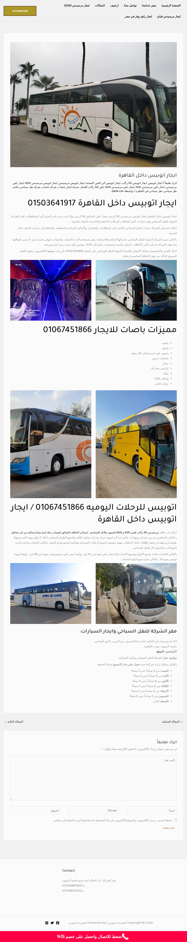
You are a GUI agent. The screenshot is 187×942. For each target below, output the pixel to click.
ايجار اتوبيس (155, 183)
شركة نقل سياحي (30, 187)
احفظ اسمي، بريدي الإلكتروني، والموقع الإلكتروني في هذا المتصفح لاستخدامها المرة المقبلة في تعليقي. (112, 820)
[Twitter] (52, 923)
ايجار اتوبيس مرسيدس (72, 183)
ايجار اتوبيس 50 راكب (134, 183)
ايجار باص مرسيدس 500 (150, 187)
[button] (20, 11)
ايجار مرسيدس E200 (76, 5)
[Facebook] (57, 923)
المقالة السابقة (172, 721)
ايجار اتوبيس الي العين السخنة (103, 183)
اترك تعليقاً (171, 183)
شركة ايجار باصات (68, 187)
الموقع (160, 651)
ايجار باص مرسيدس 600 (119, 187)
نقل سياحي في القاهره (149, 191)
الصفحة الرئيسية (171, 5)
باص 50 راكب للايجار (92, 187)
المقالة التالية (13, 721)
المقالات (100, 5)
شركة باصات (49, 187)
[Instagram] (46, 923)
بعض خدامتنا (149, 5)
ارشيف (114, 5)
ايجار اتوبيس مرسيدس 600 (41, 183)
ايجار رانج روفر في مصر (138, 16)
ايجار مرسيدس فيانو (169, 16)
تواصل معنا (130, 5)
